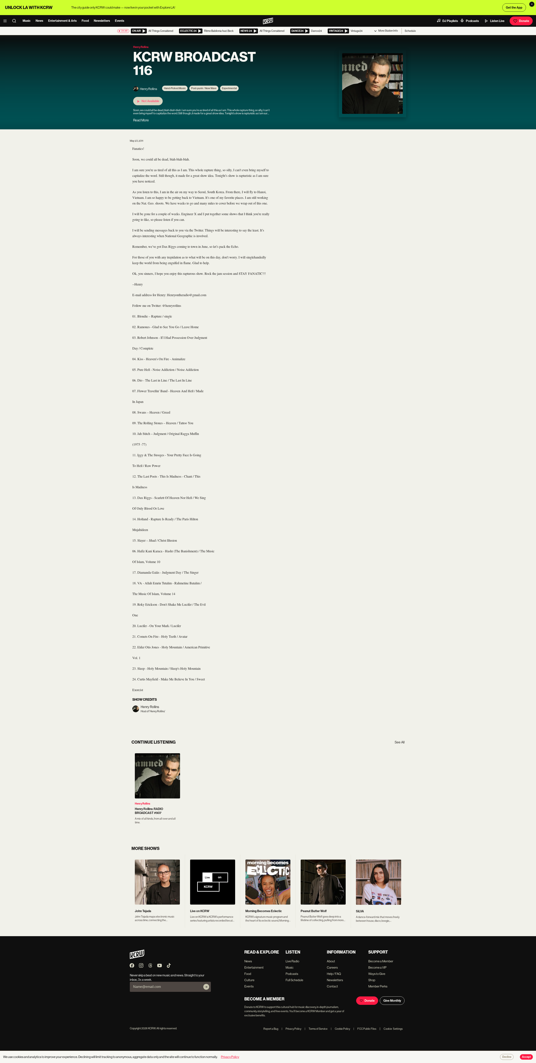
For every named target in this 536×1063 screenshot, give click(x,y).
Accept (526, 1057)
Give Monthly (392, 1001)
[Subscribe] (206, 987)
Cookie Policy (340, 1028)
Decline (506, 1057)
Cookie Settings (393, 1028)
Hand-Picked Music (175, 88)
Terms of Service (316, 1028)
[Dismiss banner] (531, 4)
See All (400, 742)
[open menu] (6, 21)
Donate (524, 21)
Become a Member (380, 961)
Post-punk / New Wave (203, 88)
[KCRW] (137, 958)
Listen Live (497, 21)
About (331, 961)
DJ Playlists (450, 21)
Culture (249, 980)
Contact (332, 986)
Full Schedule (294, 980)
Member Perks (377, 986)
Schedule (410, 30)
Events (119, 21)
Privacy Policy (291, 1028)
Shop (371, 980)
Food (85, 21)
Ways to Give (376, 974)
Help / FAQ (334, 974)
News (39, 21)
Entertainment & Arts (62, 21)
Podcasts (472, 21)
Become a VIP (377, 967)
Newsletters (102, 21)
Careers (332, 967)
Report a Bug (270, 1028)
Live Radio (292, 961)
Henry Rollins (142, 803)
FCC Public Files (364, 1028)
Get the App (514, 7)
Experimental (229, 88)
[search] (15, 21)
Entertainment (254, 967)
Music (27, 21)
